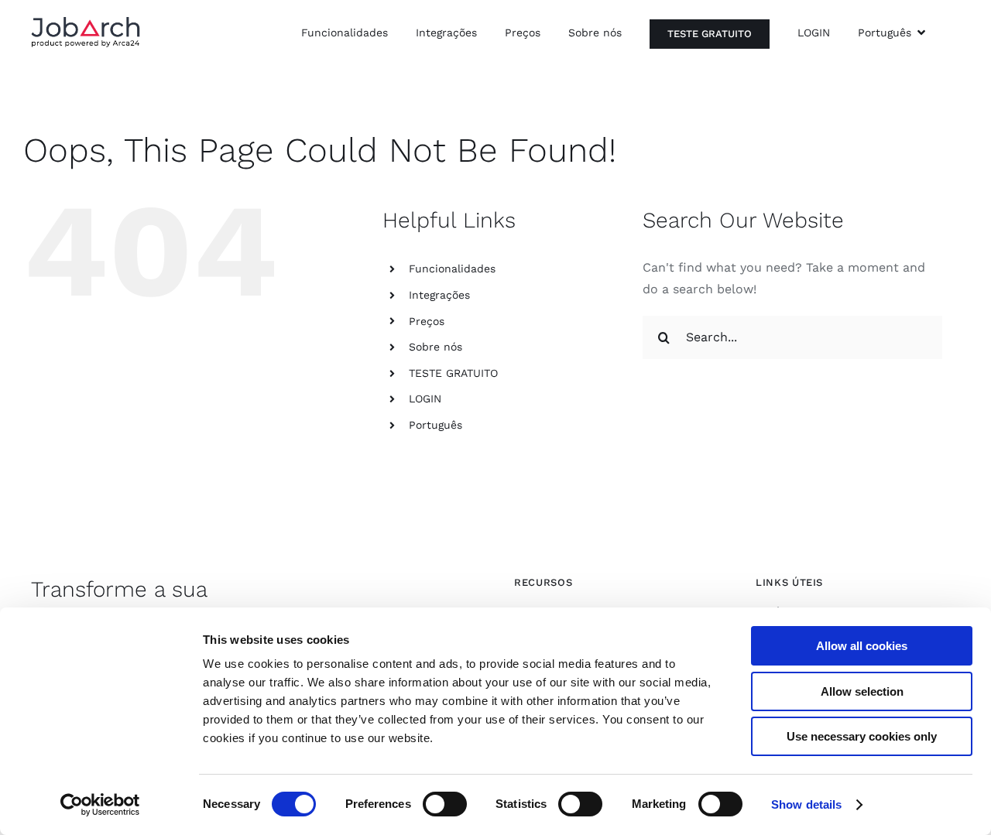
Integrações (439, 295)
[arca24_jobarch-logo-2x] (85, 22)
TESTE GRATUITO (453, 373)
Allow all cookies (861, 645)
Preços (426, 321)
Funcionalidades (452, 268)
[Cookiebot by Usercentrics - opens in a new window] (100, 804)
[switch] (445, 804)
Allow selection (862, 691)
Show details (806, 804)
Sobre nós (435, 347)
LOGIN (425, 398)
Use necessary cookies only (862, 736)
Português (435, 425)
